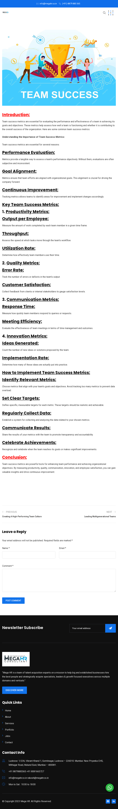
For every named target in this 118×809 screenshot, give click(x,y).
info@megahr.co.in (48, 3)
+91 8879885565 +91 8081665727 (26, 771)
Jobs (7, 736)
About (8, 717)
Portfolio (9, 729)
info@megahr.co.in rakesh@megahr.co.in (29, 778)
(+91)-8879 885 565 (71, 3)
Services (9, 723)
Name (6, 548)
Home (8, 710)
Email (62, 548)
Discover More (14, 690)
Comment (7, 566)
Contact (9, 742)
